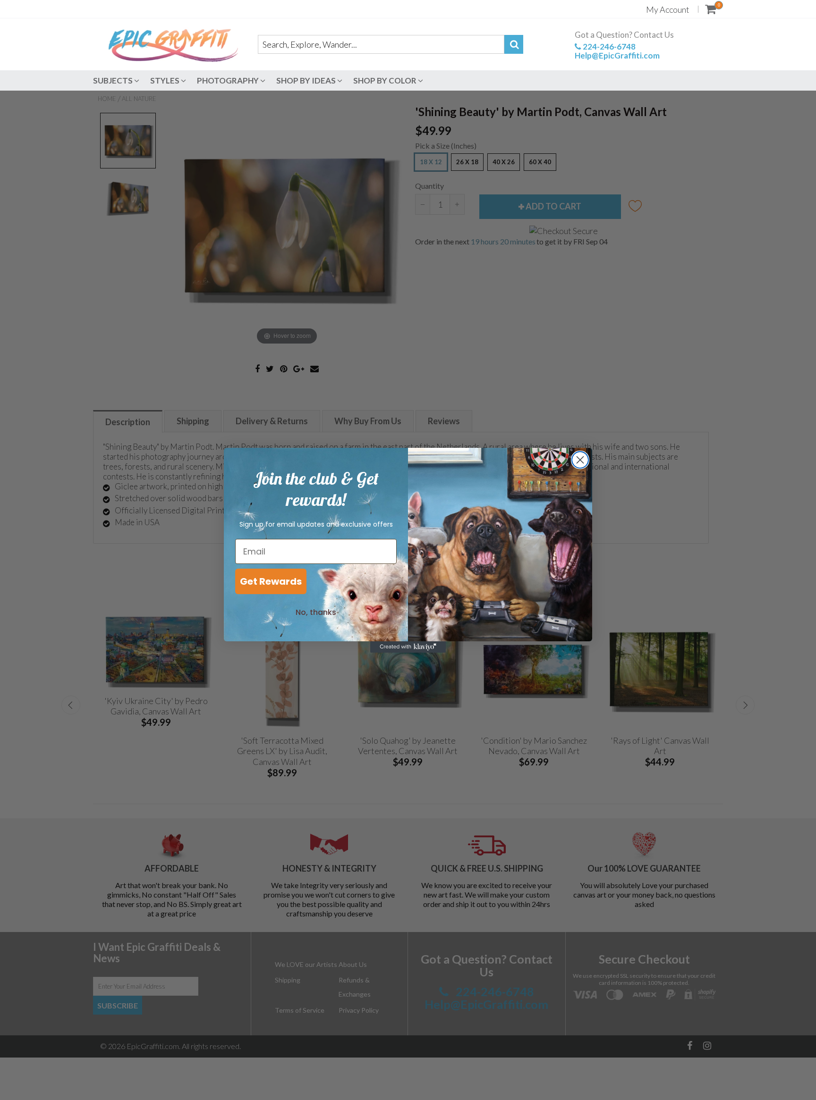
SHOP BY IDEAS (306, 80)
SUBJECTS (113, 80)
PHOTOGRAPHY (228, 80)
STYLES (165, 80)
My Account (667, 9)
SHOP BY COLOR (385, 80)
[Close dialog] (580, 460)
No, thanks (316, 612)
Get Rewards (271, 581)
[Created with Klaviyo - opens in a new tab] (408, 647)
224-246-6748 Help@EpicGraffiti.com (617, 51)
